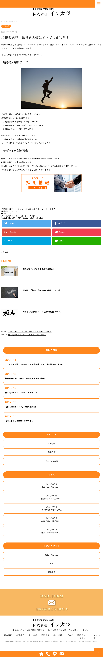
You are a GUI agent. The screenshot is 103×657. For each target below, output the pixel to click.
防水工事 (51, 572)
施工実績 (51, 452)
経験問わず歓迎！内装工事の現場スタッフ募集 (25, 378)
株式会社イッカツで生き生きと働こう (39, 269)
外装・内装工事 (51, 555)
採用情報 (45, 635)
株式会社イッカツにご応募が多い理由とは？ (27, 335)
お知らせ (5, 252)
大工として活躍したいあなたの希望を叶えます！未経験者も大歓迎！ (34, 364)
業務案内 (20, 635)
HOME (8, 635)
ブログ (70, 635)
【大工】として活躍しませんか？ (19, 421)
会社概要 (57, 635)
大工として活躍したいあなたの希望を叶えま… (42, 312)
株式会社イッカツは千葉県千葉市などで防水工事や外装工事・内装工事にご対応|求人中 (51, 630)
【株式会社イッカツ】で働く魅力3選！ (21, 407)
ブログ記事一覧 (51, 461)
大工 (51, 564)
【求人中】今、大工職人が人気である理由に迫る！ (30, 331)
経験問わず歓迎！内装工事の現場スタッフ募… (42, 290)
